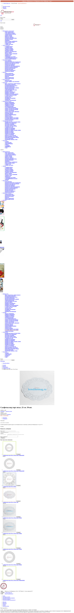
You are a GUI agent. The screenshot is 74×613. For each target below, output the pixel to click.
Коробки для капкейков (10, 128)
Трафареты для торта (9, 105)
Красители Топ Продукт (10, 63)
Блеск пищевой (8, 60)
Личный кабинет (6, 363)
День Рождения (8, 142)
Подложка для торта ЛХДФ (11, 126)
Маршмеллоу (8, 55)
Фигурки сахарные (9, 48)
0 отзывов (2, 411)
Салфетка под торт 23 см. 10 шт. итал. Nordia (12, 517)
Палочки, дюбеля (8, 90)
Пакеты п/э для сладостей (10, 135)
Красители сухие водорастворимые (12, 66)
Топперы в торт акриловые (11, 51)
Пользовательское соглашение (9, 597)
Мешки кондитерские (9, 88)
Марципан (7, 40)
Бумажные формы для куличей (11, 117)
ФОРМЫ (4, 312)
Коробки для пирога (9, 131)
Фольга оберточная (9, 138)
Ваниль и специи (8, 36)
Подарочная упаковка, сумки (11, 139)
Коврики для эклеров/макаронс (11, 93)
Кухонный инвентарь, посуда (11, 85)
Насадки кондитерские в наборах (12, 87)
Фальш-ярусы (8, 97)
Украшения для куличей (10, 56)
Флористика (7, 99)
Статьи (4, 605)
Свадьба (7, 141)
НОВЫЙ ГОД (8, 146)
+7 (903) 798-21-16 (6, 3)
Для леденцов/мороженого (10, 107)
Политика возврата (6, 598)
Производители (6, 606)
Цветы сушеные (8, 52)
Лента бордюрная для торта (11, 89)
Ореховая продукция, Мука (11, 38)
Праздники (5, 140)
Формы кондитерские (7, 101)
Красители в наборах (9, 71)
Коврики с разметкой (9, 92)
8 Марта (7, 144)
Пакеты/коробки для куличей (11, 136)
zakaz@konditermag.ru (22, 3)
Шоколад (4, 72)
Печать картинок (6, 79)
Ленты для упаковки (9, 134)
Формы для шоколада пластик (11, 109)
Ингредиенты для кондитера (8, 30)
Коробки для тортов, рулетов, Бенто (12, 121)
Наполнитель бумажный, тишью (12, 137)
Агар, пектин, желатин (10, 32)
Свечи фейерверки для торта (11, 57)
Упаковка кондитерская (7, 120)
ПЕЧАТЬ (4, 200)
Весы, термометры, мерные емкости (12, 83)
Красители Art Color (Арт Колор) (12, 62)
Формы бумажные (9, 116)
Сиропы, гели (8, 43)
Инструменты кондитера (10, 84)
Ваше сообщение (3, 436)
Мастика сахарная (9, 39)
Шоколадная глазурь (9, 78)
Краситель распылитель (10, 70)
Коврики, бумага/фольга (10, 91)
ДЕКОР (4, 166)
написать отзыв (8, 411)
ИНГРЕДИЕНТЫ (6, 151)
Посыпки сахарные (9, 50)
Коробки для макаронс (10, 133)
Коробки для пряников (10, 129)
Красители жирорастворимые (11, 67)
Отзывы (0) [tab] (5, 418)
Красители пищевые (7, 59)
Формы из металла (9, 112)
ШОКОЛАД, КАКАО (7, 193)
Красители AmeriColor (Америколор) (13, 61)
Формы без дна (8, 115)
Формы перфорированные (10, 114)
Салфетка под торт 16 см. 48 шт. (9, 486)
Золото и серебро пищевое (10, 58)
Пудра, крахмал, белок (10, 42)
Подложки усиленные (9, 123)
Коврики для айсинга (9, 104)
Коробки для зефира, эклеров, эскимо (13, 130)
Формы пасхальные (9, 119)
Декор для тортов (6, 45)
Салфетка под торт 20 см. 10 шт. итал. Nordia (12, 533)
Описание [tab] (5, 417)
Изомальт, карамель (9, 37)
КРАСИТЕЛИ (5, 180)
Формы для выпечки (9, 110)
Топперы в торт (8, 54)
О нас (4, 595)
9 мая (6, 147)
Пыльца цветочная (9, 69)
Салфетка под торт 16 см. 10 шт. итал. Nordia (12, 549)
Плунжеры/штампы (9, 106)
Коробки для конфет (9, 132)
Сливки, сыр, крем (9, 44)
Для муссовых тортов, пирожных (12, 111)
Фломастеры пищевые (10, 65)
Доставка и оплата (6, 596)
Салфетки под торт (9, 127)
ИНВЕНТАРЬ (5, 293)
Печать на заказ (8, 80)
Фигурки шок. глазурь (9, 74)
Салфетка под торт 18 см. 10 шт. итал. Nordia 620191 (14, 580)
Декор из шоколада (9, 73)
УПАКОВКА (5, 332)
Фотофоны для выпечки (10, 98)
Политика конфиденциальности (9, 599)
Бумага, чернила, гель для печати (12, 81)
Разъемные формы (9, 113)
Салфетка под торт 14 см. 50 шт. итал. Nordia (12, 564)
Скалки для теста (8, 96)
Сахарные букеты (9, 46)
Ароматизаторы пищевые (10, 33)
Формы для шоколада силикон (11, 108)
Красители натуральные (10, 68)
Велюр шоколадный (9, 75)
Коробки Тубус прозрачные (10, 122)
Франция (9, 414)
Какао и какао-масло (9, 77)
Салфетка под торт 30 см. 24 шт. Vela (10, 502)
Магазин (4, 601)
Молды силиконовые (9, 102)
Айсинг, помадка (8, 35)
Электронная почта (4, 432)
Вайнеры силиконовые (10, 103)
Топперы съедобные (9, 49)
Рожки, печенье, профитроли (11, 41)
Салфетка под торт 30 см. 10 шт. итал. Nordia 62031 (13, 455)
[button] (1, 15)
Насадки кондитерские (10, 86)
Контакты (5, 602)
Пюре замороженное (9, 31)
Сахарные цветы (8, 47)
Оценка (1, 433)
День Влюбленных (9, 143)
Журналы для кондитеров (10, 100)
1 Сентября (7, 145)
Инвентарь (5, 82)
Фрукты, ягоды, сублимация (11, 53)
